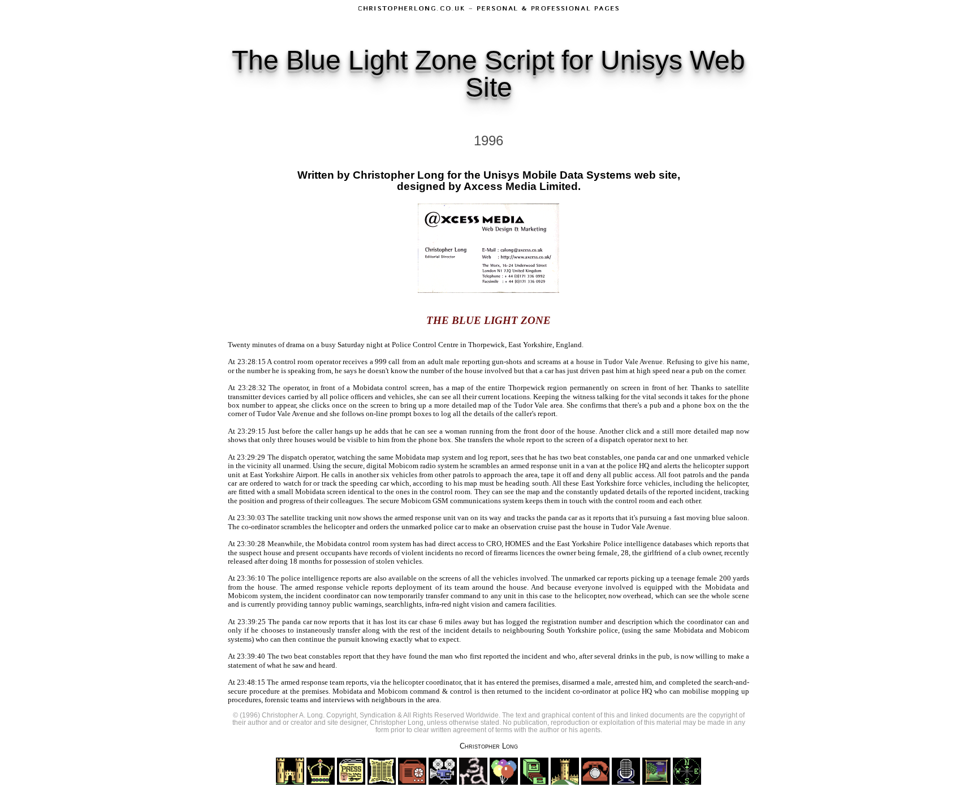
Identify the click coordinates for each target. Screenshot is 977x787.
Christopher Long (489, 746)
